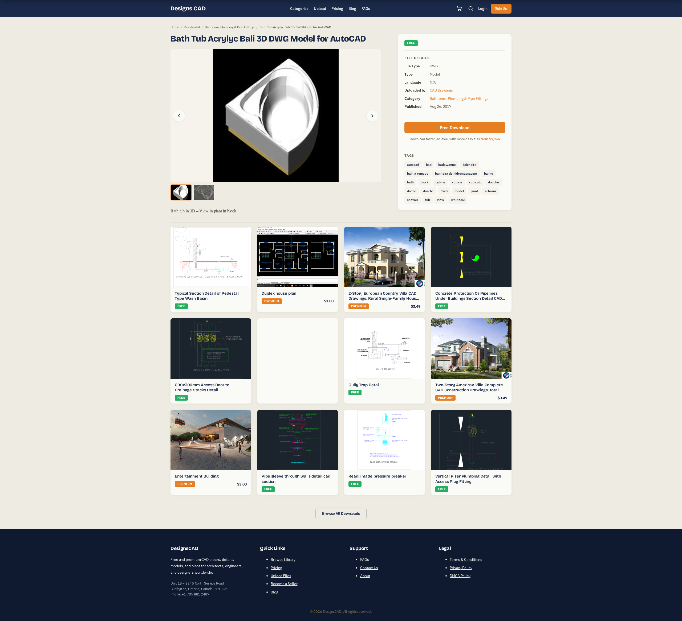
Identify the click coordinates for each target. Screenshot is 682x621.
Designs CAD (187, 8)
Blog (274, 592)
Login (483, 8)
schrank (491, 191)
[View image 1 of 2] (181, 192)
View (440, 200)
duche (411, 191)
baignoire (469, 165)
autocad (413, 165)
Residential (192, 27)
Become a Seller (284, 583)
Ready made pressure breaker (377, 476)
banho (488, 173)
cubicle (457, 182)
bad (429, 165)
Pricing (276, 567)
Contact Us (369, 567)
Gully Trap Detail (364, 385)
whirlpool (458, 200)
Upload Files (281, 575)
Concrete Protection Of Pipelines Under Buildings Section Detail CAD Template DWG (468, 298)
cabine (440, 182)
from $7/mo (490, 139)
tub (427, 200)
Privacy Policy (461, 567)
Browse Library (283, 559)
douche (493, 182)
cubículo (475, 182)
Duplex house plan (279, 293)
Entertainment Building (197, 476)
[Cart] (459, 8)
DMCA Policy (460, 575)
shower (412, 200)
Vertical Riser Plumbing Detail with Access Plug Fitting (468, 479)
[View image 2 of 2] (204, 192)
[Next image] (372, 116)
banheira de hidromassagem (456, 173)
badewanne (447, 165)
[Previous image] (179, 116)
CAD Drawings (441, 90)
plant (474, 191)
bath (410, 182)
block (425, 182)
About (365, 575)
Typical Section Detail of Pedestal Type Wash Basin (207, 296)
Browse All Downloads (341, 513)
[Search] (470, 8)
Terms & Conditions (466, 559)
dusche (428, 191)
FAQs (364, 559)
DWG (444, 191)
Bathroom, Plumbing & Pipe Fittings (230, 27)
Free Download (455, 127)
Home (174, 27)
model (459, 191)
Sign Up (501, 8)
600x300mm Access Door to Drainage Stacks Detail (202, 388)
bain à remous (417, 173)
